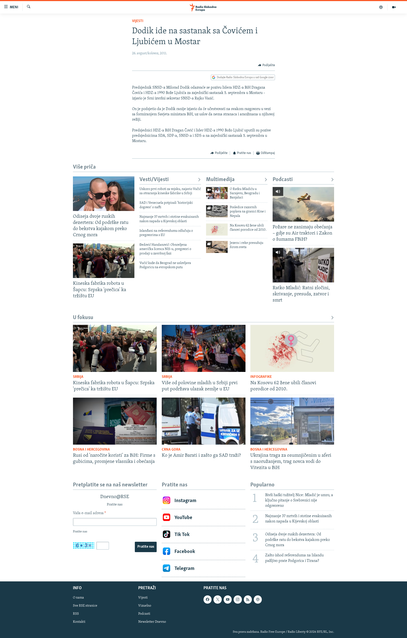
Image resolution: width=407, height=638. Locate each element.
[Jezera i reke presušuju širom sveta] (217, 247)
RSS (76, 614)
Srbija (78, 377)
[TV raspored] (258, 600)
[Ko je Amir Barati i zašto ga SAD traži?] (203, 421)
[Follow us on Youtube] (228, 600)
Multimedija (220, 180)
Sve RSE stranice (85, 606)
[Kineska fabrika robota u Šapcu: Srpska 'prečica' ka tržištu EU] (103, 260)
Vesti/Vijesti (154, 180)
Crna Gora (171, 450)
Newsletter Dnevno (152, 622)
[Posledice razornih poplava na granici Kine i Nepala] (217, 211)
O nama (78, 598)
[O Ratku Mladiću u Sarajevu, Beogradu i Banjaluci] (217, 193)
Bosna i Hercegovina (91, 450)
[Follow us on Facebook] (208, 600)
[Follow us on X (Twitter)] (217, 600)
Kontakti (79, 622)
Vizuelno (144, 606)
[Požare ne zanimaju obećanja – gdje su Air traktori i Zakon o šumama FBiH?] (303, 204)
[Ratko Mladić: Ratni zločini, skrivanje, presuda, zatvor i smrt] (303, 265)
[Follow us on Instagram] (238, 600)
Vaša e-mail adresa (89, 513)
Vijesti (137, 21)
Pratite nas (145, 547)
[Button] (266, 65)
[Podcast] (381, 7)
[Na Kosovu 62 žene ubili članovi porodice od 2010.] (217, 229)
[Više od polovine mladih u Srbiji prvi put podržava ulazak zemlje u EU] (203, 348)
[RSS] (248, 600)
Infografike (261, 377)
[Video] (393, 7)
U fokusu (83, 318)
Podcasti (283, 180)
